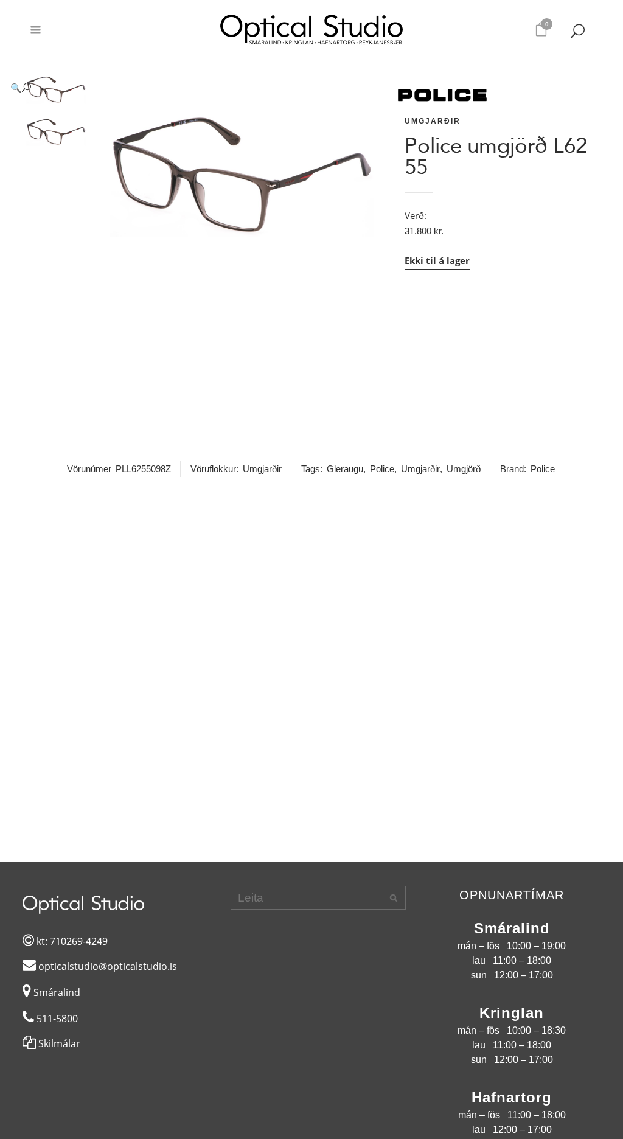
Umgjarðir (433, 121)
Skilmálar (58, 1043)
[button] (195, 88)
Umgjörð (464, 469)
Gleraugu (345, 469)
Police (382, 469)
